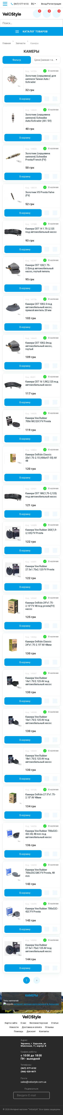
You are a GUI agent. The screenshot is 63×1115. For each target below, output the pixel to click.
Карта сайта (11, 1023)
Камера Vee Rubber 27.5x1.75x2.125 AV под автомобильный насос (38, 948)
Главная (7, 43)
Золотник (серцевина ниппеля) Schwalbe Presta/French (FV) (37, 156)
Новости (13, 1027)
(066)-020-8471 (28, 1071)
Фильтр (16, 59)
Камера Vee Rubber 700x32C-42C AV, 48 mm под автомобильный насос (41, 834)
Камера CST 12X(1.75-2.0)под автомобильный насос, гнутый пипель (39, 268)
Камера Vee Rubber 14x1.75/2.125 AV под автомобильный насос (38, 681)
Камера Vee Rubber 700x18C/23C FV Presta (38, 419)
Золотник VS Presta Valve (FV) (39, 194)
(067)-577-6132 (28, 1068)
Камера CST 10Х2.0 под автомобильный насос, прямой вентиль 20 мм (38, 307)
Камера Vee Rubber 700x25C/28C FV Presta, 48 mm (40, 872)
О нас (23, 1023)
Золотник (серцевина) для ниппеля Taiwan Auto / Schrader (40, 78)
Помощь (18, 1031)
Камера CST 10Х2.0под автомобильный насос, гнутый (38, 345)
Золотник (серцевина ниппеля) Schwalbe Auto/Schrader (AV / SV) (38, 117)
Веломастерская (39, 1023)
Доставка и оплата (32, 1027)
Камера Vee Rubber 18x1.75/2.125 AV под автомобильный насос (38, 758)
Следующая (36, 980)
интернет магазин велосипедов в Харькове (36, 1004)
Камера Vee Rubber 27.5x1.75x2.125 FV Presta (39, 568)
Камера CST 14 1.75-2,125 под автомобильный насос (41, 230)
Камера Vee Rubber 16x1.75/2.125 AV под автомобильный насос (38, 719)
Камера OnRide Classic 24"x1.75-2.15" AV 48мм (38, 643)
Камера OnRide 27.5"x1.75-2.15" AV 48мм (40, 796)
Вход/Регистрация (51, 4)
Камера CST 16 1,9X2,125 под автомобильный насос (41, 383)
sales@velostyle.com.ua (33, 1082)
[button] (31, 31)
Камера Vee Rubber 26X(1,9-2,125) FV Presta (41, 531)
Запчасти (20, 43)
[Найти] (59, 23)
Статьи (54, 1023)
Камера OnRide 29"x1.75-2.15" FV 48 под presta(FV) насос (40, 605)
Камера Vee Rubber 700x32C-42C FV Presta (41, 910)
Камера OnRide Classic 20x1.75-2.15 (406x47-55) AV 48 (41, 457)
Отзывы (49, 1027)
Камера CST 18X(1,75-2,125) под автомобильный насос (41, 495)
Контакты (44, 1031)
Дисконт (31, 1031)
